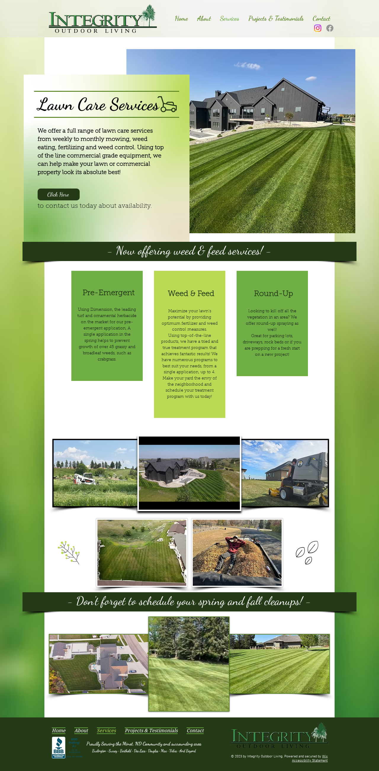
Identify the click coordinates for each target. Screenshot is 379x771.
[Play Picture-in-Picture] (222, 502)
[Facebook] (330, 28)
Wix (325, 756)
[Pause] (146, 502)
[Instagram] (317, 28)
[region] (107, 326)
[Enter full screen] (232, 502)
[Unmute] (156, 502)
